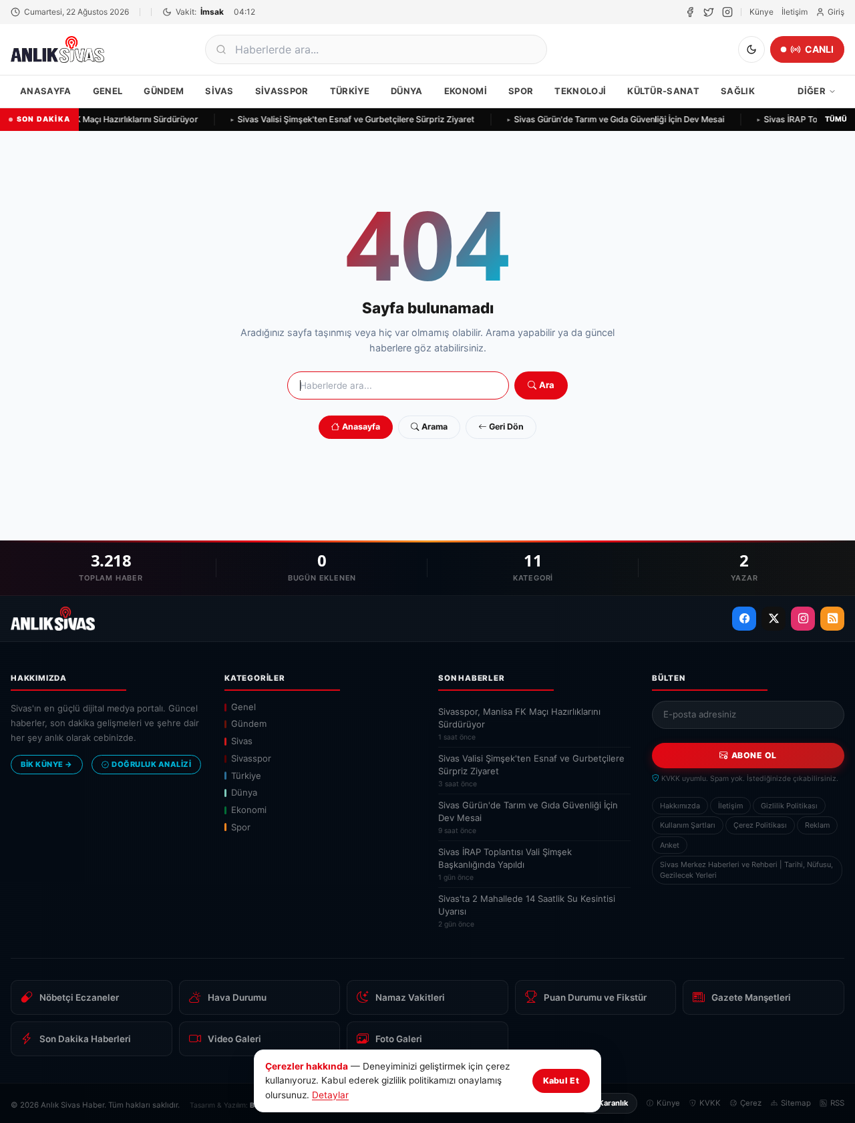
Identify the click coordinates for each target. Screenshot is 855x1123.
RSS (837, 1103)
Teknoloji (580, 91)
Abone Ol (754, 755)
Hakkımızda (680, 805)
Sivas (219, 91)
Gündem (164, 91)
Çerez (750, 1103)
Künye (761, 12)
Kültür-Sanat (663, 91)
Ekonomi (465, 91)
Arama (434, 427)
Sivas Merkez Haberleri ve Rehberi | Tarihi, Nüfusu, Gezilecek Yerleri (746, 870)
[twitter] (708, 12)
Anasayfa (45, 91)
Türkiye (349, 91)
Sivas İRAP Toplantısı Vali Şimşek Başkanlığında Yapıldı (505, 864)
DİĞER (812, 91)
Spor (520, 91)
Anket (669, 845)
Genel (108, 91)
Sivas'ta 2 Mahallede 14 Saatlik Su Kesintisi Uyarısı (526, 911)
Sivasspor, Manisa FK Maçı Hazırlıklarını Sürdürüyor (519, 724)
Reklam (817, 825)
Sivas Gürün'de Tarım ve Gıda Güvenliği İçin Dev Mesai (615, 119)
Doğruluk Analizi (151, 764)
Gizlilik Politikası (789, 805)
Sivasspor (282, 91)
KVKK (710, 1103)
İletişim (795, 12)
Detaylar (330, 1095)
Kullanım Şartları (687, 825)
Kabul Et (561, 1081)
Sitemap (796, 1103)
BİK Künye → (47, 764)
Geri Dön (506, 427)
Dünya (407, 91)
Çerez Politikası (760, 825)
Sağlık (738, 91)
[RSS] (832, 619)
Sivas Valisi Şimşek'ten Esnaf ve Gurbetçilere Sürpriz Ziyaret (352, 119)
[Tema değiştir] (751, 49)
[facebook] (690, 12)
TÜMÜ (836, 119)
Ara (546, 384)
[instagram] (727, 12)
